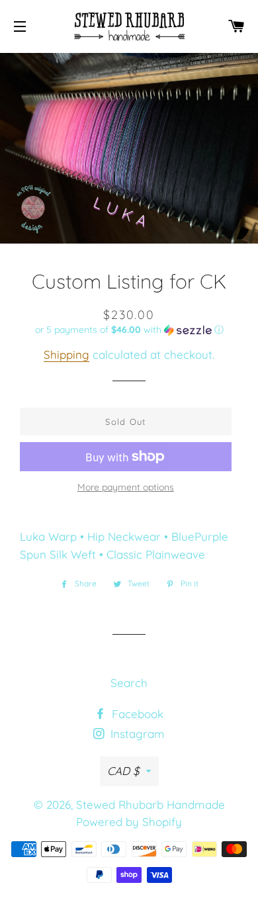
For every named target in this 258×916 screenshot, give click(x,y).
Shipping (66, 354)
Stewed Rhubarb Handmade (150, 804)
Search (129, 683)
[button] (129, 330)
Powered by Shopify (129, 822)
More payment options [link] (125, 487)
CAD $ (123, 771)
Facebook (135, 714)
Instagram (136, 734)
